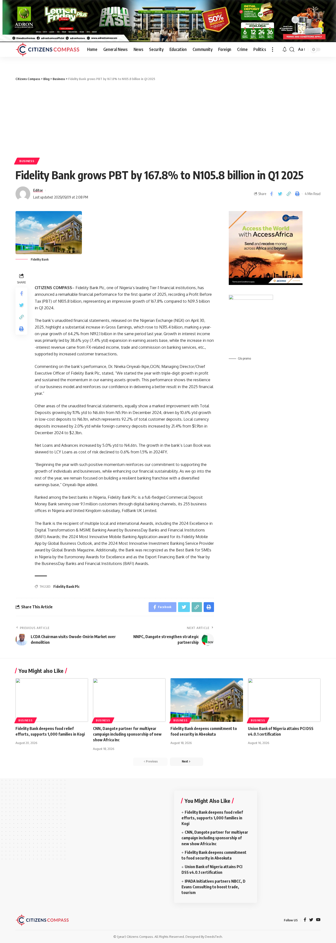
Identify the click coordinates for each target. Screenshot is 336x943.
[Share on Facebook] (271, 194)
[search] (292, 49)
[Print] (297, 194)
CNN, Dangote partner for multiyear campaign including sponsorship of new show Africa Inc (127, 734)
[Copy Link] (288, 194)
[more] (272, 49)
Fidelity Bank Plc (66, 586)
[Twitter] (311, 920)
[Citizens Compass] (47, 49)
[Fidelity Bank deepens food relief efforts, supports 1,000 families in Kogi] (51, 700)
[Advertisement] (168, 118)
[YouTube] (318, 920)
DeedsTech (213, 937)
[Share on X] (279, 194)
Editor (38, 190)
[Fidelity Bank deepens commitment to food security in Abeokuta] (206, 700)
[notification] (284, 49)
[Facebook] (305, 920)
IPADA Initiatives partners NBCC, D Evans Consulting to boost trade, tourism (213, 887)
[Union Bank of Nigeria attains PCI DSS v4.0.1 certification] (284, 700)
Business (26, 161)
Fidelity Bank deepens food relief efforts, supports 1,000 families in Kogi (212, 818)
